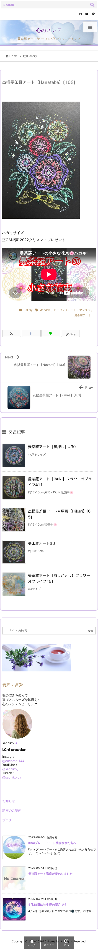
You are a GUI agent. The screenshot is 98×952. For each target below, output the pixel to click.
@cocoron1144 (13, 761)
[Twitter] (11, 333)
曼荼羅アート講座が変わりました (50, 874)
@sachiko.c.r (11, 777)
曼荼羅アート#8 (41, 543)
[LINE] (93, 14)
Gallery (32, 56)
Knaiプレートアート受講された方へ (52, 843)
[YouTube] (87, 14)
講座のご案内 (11, 810)
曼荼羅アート (83, 315)
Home (13, 56)
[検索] (92, 4)
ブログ (7, 820)
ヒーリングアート (65, 310)
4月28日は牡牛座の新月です (47, 904)
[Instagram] (80, 14)
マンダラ (84, 310)
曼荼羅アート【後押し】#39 (52, 447)
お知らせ (8, 801)
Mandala (45, 310)
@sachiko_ (10, 769)
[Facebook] (31, 333)
